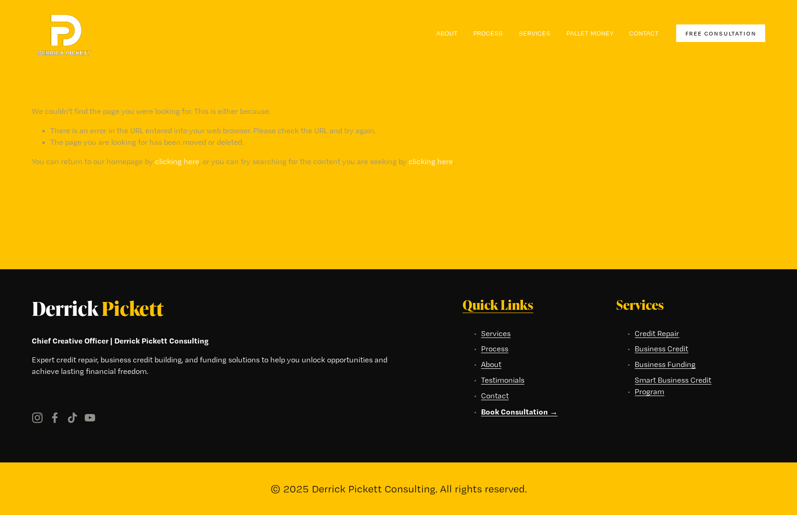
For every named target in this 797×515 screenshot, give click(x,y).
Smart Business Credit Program (673, 385)
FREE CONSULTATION (720, 33)
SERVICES (534, 33)
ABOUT (447, 33)
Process (494, 348)
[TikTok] (72, 417)
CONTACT (644, 33)
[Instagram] (37, 417)
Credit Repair (657, 333)
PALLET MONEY (589, 33)
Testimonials (502, 380)
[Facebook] (54, 417)
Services (496, 333)
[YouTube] (89, 417)
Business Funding (665, 364)
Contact (495, 395)
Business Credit (661, 348)
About (491, 364)
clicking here (177, 161)
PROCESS (488, 33)
